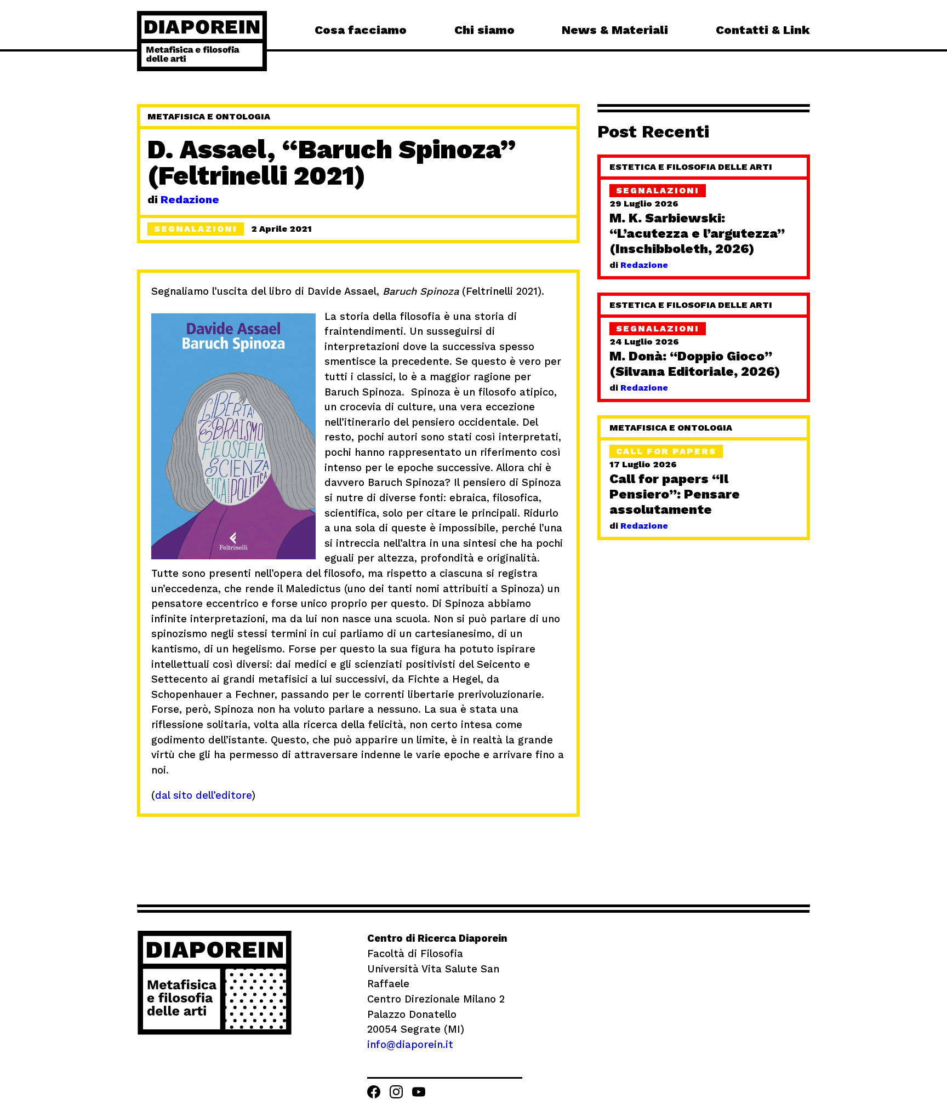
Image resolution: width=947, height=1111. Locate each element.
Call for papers (666, 451)
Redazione (190, 199)
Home (202, 41)
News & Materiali (615, 30)
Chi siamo (484, 30)
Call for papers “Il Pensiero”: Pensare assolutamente (674, 494)
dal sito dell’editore (203, 795)
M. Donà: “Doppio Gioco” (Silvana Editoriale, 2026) (694, 363)
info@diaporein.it (410, 1044)
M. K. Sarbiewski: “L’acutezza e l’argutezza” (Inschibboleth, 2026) (697, 233)
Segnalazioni (657, 190)
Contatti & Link (763, 30)
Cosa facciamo (361, 30)
